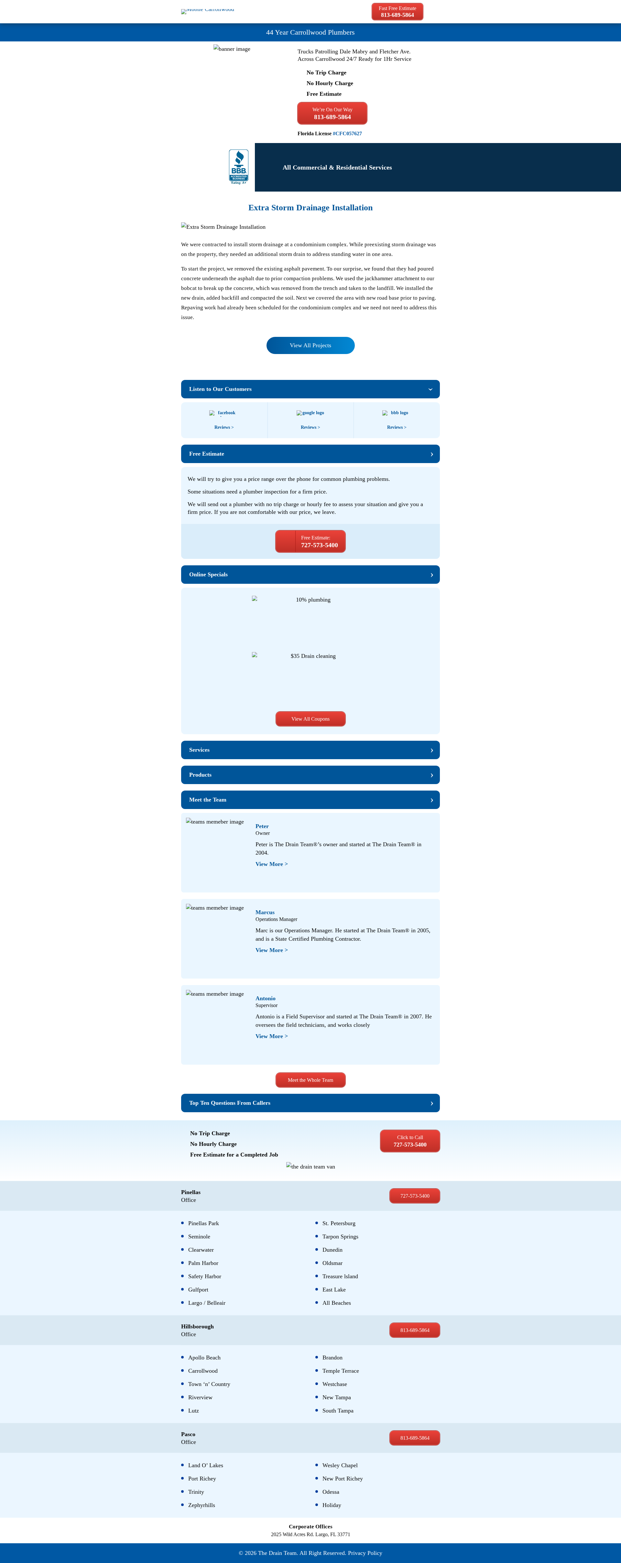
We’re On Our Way (332, 113)
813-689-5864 (415, 1330)
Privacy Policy (365, 1553)
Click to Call (410, 1141)
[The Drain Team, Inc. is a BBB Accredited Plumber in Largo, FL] (238, 167)
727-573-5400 (415, 1196)
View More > (272, 864)
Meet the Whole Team (310, 1080)
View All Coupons (310, 719)
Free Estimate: (319, 542)
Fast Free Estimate (397, 12)
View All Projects (310, 345)
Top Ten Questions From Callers (229, 1103)
